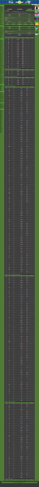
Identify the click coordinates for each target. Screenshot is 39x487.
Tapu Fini (13, 244)
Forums (4, 4)
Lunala (13, 246)
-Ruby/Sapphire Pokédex (1, 7)
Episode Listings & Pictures (2, 26)
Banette (13, 367)
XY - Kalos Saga (1, 29)
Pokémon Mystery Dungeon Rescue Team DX (2, 46)
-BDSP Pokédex (1, 9)
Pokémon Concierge (1, 36)
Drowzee (13, 303)
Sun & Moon (1, 48)
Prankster (27, 215)
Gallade (13, 177)
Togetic (13, 430)
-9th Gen (0, 18)
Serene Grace (27, 122)
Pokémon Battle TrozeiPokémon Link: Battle (2, 53)
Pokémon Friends (1, 41)
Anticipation (23, 41)
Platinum (0, 63)
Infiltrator (27, 191)
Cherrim (13, 172)
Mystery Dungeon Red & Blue (2, 72)
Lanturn (13, 134)
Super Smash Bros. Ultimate (2, 51)
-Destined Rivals (1, 115)
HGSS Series (1, 89)
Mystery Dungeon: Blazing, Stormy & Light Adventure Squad (2, 65)
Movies (2, 91)
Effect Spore (23, 56)
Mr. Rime (12, 63)
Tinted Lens (27, 355)
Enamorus (14, 477)
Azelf (13, 393)
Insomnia (27, 303)
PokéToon (0, 34)
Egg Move (33, 10)
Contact (5, 4)
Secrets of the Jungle (1, 101)
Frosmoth (13, 269)
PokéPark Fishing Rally (1, 73)
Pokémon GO (1, 45)
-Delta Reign (1, 112)
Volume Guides (1, 86)
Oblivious (27, 230)
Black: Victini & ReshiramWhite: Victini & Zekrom (2, 97)
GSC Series (1, 87)
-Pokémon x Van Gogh (1, 21)
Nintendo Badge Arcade (1, 57)
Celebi (13, 343)
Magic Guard (27, 90)
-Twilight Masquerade (1, 117)
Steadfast (27, 177)
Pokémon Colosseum (1, 70)
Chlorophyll (27, 97)
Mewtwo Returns (1, 93)
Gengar (13, 423)
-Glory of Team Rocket (1, 127)
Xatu (13, 324)
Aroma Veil (23, 65)
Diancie (13, 219)
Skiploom (13, 329)
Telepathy (22, 48)
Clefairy (13, 88)
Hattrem (13, 255)
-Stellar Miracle (1, 129)
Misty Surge (27, 244)
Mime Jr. (13, 456)
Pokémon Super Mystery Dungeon (1, 55)
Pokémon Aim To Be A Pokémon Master (2, 30)
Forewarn (27, 305)
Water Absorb (27, 201)
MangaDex (0, 85)
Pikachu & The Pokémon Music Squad (2, 108)
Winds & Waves (1, 39)
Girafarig (13, 336)
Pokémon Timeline (1, 19)
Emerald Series (1, 88)
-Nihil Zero (0, 125)
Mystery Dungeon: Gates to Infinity (2, 59)
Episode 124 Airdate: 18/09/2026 (36, 25)
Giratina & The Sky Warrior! (2, 96)
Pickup (27, 212)
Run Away (23, 40)
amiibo (0, 82)
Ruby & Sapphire (1, 69)
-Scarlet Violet (1, 119)
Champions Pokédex (16, 4)
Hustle (27, 137)
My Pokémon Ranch (1, 68)
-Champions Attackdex (1, 14)
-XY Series (0, 120)
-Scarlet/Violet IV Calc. (1, 17)
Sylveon (13, 210)
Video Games (2, 38)
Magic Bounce (23, 60)
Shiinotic (12, 56)
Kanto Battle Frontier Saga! (1, 28)
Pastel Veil (27, 111)
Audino (13, 189)
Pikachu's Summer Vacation (2, 103)
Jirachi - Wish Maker (1, 94)
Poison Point (27, 167)
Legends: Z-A (1, 40)
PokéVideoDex (1, 35)
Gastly (13, 298)
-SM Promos (1, 123)
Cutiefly (12, 51)
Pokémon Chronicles (1, 31)
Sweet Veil (23, 53)
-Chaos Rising (1, 113)
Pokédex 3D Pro (1, 61)
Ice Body (22, 46)
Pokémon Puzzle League (1, 77)
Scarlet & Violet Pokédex (12, 4)
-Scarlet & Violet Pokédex (1, 10)
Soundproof (23, 49)
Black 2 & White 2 (1, 58)
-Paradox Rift (1, 118)
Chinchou (13, 132)
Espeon (13, 432)
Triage (27, 235)
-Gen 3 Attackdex (1, 12)
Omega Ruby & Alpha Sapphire (2, 52)
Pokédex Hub (9, 4)
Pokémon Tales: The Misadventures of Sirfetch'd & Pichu (2, 37)
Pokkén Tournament (1, 56)
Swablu (13, 158)
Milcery (12, 65)
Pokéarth (18, 4)
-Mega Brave (1, 126)
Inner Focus (27, 104)
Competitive (27, 282)
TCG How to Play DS (1, 62)
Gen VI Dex (30, 11)
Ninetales (13, 409)
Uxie (13, 179)
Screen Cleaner (23, 63)
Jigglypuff (13, 280)
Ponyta (13, 111)
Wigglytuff (13, 95)
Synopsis (35, 26)
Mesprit (13, 391)
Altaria (13, 160)
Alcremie (13, 267)
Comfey (13, 235)
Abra (13, 102)
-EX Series (0, 121)
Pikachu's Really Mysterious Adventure (2, 107)
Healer (22, 61)
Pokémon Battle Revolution (1, 66)
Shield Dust (23, 51)
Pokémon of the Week (37, 5)
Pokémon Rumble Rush (1, 50)
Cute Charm (27, 88)
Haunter (13, 116)
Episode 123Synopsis (36, 20)
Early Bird (27, 141)
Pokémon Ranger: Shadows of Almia (2, 67)
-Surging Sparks (1, 116)
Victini (13, 184)
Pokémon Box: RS (1, 71)
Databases (2, 5)
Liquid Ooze (27, 418)
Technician (27, 198)
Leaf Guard (27, 233)
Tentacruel (14, 109)
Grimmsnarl (14, 262)
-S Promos (0, 132)
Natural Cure (27, 158)
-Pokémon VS (1, 131)
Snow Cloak (23, 80)
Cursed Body (27, 200)
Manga (2, 84)
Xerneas (13, 217)
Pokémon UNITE (1, 47)
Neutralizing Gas (27, 120)
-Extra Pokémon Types (1, 110)
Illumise (13, 355)
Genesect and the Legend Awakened (1, 98)
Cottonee (13, 191)
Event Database (1, 24)
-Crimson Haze (1, 130)
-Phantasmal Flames (1, 114)
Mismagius (14, 379)
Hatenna (12, 58)
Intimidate (27, 339)
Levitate (27, 116)
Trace (22, 84)
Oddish (13, 97)
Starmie (13, 125)
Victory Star (27, 184)
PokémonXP (1, 20)
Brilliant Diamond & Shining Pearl (2, 44)
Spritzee (13, 203)
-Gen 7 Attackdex (1, 13)
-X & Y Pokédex (1, 8)
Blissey (13, 146)
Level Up (29, 10)
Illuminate (22, 54)
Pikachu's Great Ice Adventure (2, 106)
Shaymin (13, 398)
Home (2, 4)
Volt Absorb (27, 132)
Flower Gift (27, 172)
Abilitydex (0, 15)
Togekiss (13, 458)
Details (26, 10)
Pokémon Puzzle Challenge (2, 75)
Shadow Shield (27, 246)
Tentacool (13, 416)
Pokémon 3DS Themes (1, 81)
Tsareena (13, 233)
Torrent (27, 221)
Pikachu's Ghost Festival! (1, 105)
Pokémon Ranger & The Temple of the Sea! (2, 95)
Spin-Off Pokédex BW (1, 16)
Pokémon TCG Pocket (1, 43)
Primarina (13, 221)
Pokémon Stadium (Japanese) (2, 78)
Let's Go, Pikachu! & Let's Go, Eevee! (2, 49)
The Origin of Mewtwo (1, 92)
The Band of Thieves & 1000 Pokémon (2, 54)
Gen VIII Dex (16, 11)
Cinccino (13, 198)
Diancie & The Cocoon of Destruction (1, 99)
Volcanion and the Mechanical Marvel (2, 100)
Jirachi (13, 165)
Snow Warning (23, 39)
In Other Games (1, 80)
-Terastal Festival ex (1, 128)
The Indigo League (1, 27)
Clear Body (27, 107)
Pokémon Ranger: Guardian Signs (2, 64)
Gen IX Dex (8, 11)
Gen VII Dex (23, 11)
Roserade (13, 374)
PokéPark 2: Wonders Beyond (2, 60)
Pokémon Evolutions (1, 33)
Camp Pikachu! (1, 104)
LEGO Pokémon (1, 22)
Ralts (13, 437)
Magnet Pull (27, 350)
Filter (22, 44)
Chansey (13, 425)
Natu (13, 139)
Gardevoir (12, 84)
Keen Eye (27, 473)
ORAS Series (1, 90)
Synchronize (23, 47)
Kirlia (13, 151)
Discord (7, 4)
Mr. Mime (12, 44)
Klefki (13, 215)
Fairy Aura (27, 217)
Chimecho (14, 444)
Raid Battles (1, 111)
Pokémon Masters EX (1, 42)
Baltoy (13, 362)
